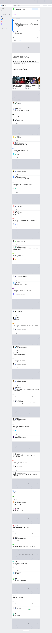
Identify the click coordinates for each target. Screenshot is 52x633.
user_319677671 (16, 63)
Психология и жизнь (20, 311)
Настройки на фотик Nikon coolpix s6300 (21, 57)
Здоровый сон (19, 137)
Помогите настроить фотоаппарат (20, 69)
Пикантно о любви (19, 206)
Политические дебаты (20, 430)
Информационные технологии (20, 9)
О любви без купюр (20, 454)
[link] (18, 83)
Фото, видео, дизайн (20, 63)
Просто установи (19, 526)
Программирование (20, 401)
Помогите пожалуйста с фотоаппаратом (21, 73)
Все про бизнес (19, 579)
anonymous (15, 68)
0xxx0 (14, 56)
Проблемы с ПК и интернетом (21, 241)
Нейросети (18, 103)
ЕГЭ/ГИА (18, 154)
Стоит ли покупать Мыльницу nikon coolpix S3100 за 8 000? (24, 61)
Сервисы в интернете (20, 120)
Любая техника (19, 224)
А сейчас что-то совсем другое (20, 56)
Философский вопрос (20, 466)
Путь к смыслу (19, 608)
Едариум (18, 388)
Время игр (18, 573)
